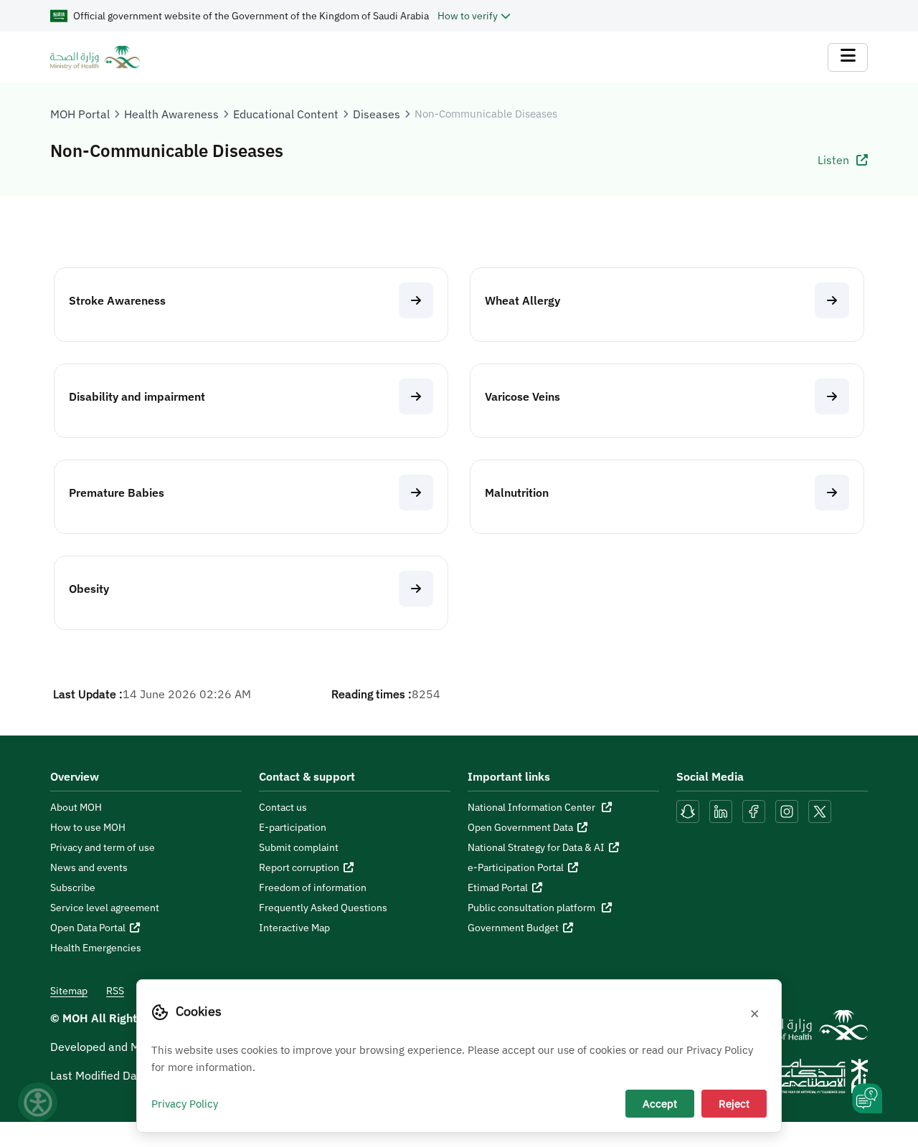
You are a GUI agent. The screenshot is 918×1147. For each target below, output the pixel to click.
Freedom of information (312, 887)
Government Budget (513, 927)
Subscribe (72, 887)
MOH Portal (80, 114)
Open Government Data (520, 827)
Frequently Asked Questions (323, 907)
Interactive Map (294, 927)
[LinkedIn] (722, 810)
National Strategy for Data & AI (536, 847)
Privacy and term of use (102, 847)
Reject (734, 1103)
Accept (660, 1103)
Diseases (376, 114)
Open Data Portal (88, 927)
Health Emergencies (95, 947)
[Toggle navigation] (848, 57)
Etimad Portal (498, 887)
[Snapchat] (687, 810)
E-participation (292, 827)
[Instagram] (786, 810)
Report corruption (299, 867)
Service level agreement (104, 907)
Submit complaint (299, 847)
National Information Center (532, 807)
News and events (89, 867)
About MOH (76, 807)
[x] (819, 810)
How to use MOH (88, 827)
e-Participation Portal (516, 867)
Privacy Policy (184, 1103)
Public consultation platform (532, 907)
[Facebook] (753, 810)
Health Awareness (171, 114)
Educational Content (286, 114)
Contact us (283, 807)
